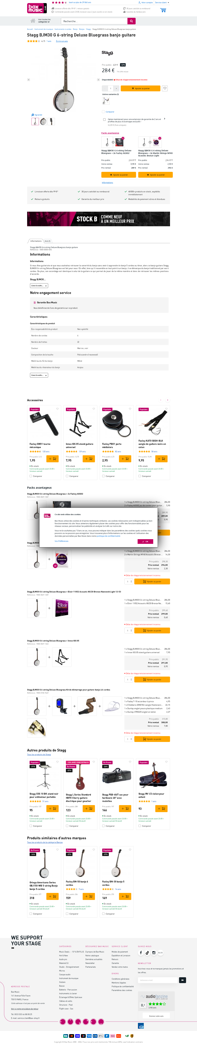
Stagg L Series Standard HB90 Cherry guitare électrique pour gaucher (78, 797)
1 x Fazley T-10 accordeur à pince (139, 701)
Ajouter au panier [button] (142, 88)
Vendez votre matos (120, 967)
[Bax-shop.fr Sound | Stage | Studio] (37, 8)
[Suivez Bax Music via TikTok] (147, 953)
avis (49, 41)
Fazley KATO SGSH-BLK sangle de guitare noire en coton (152, 444)
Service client (120, 946)
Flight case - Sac (66, 1008)
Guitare (62, 982)
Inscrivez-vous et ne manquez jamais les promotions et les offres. (161, 970)
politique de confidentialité (108, 536)
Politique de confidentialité (123, 986)
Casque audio (64, 974)
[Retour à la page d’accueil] (33, 20)
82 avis (118, 451)
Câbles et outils (65, 1001)
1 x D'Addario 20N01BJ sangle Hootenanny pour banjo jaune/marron (143, 705)
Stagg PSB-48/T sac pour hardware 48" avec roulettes (115, 797)
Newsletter (90, 963)
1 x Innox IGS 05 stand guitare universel (142, 652)
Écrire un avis (62, 41)
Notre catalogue (92, 955)
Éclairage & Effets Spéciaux (70, 997)
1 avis (153, 801)
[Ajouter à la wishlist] (164, 88)
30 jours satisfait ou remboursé (138, 8)
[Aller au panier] (163, 9)
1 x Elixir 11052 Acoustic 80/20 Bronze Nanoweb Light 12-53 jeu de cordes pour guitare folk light (143, 603)
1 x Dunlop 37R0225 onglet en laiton (140, 712)
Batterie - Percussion (68, 989)
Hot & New (63, 955)
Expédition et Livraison (121, 955)
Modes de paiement (120, 951)
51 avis (45, 801)
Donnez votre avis (156, 1016)
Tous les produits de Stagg (39, 754)
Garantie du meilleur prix (136, 12)
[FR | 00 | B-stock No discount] (98, 219)
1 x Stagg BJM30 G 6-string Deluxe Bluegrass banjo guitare (143, 502)
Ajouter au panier (154, 581)
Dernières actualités (93, 959)
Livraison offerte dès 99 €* (46, 191)
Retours (115, 959)
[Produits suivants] (167, 400)
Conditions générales (120, 979)
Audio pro (63, 959)
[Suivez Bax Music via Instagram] (154, 953)
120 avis (45, 451)
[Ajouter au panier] (52, 458)
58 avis (154, 451)
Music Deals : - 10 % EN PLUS (71, 951)
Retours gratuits (42, 199)
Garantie (115, 963)
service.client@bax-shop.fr (28, 1018)
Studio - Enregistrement (69, 967)
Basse (61, 986)
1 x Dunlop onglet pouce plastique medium (143, 708)
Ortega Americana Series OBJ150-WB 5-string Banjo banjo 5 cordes (44, 885)
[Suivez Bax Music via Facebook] (141, 953)
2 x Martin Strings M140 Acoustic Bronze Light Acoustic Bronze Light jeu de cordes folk (143, 554)
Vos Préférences (61, 541)
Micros (62, 970)
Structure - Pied (65, 1005)
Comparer (37, 476)
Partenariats (90, 967)
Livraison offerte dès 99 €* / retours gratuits (72, 8)
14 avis (118, 889)
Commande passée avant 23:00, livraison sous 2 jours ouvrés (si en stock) (83, 12)
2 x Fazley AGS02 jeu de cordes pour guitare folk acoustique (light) (144, 505)
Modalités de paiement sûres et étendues (146, 199)
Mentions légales (119, 982)
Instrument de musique (68, 978)
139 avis (82, 451)
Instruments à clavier (68, 993)
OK (147, 541)
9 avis (81, 889)
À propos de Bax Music (94, 951)
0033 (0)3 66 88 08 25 (23, 1014)
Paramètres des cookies (122, 990)
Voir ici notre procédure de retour (24, 1008)
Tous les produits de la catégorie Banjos (45, 842)
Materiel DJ (64, 963)
